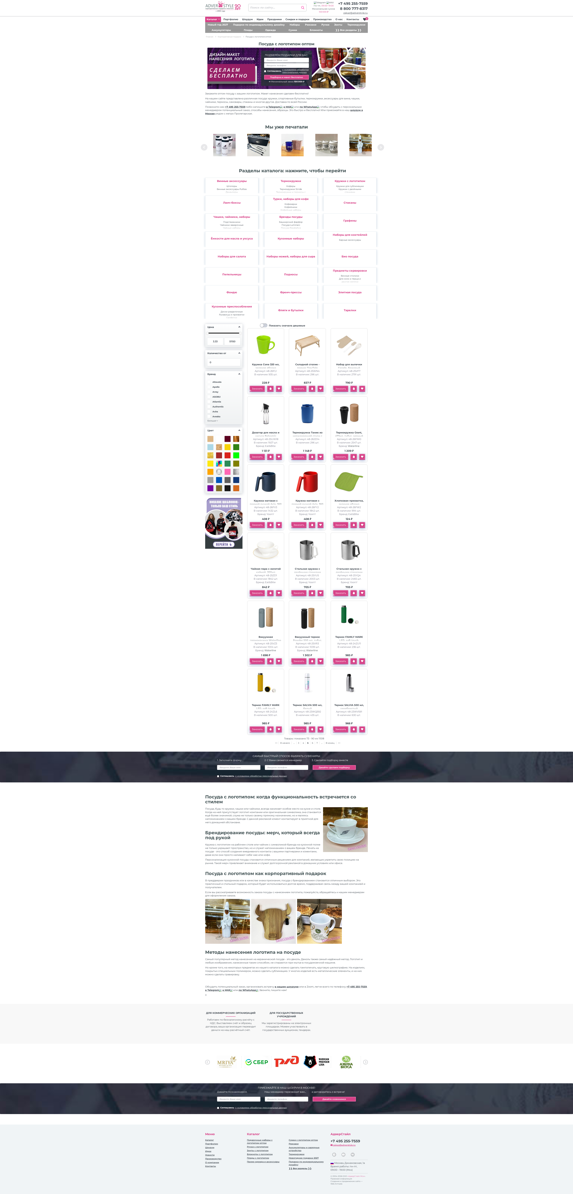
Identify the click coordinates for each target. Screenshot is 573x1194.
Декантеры (232, 192)
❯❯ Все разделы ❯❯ (348, 30)
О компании (212, 1162)
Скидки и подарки (297, 19)
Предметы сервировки (350, 270)
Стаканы (350, 202)
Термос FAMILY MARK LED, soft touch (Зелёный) (349, 640)
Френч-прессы (291, 292)
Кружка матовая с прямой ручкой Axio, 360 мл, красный (307, 504)
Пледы (248, 30)
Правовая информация (341, 1179)
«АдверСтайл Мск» (356, 1176)
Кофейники (290, 207)
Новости (210, 1155)
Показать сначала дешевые (287, 325)
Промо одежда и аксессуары (263, 1161)
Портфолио (230, 19)
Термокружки (356, 24)
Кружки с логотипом (350, 181)
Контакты (352, 19)
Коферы (290, 186)
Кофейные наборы (291, 210)
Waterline (353, 446)
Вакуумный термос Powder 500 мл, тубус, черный (307, 640)
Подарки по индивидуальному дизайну (259, 24)
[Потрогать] (270, 389)
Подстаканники (231, 222)
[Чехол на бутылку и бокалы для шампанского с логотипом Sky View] (361, 145)
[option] (224, 147)
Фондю (232, 292)
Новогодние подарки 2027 (304, 1158)
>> (339, 743)
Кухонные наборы (291, 238)
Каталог (212, 19)
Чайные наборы (232, 228)
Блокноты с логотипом (260, 1154)
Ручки (325, 24)
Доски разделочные (232, 311)
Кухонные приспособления (232, 306)
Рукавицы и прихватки (231, 314)
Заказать (257, 388)
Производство (322, 19)
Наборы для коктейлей (350, 234)
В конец (330, 743)
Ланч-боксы (232, 202)
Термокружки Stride (291, 189)
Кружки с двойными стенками (350, 190)
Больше (211, 420)
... (294, 743)
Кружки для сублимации (350, 186)
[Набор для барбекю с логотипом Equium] (258, 145)
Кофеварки (291, 204)
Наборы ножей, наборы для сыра (291, 256)
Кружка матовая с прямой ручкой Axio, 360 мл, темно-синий (266, 504)
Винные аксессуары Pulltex (232, 189)
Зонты (338, 24)
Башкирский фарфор (291, 222)
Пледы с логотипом (258, 1158)
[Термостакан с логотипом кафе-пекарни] (224, 145)
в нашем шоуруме (287, 986)
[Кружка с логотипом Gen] (292, 145)
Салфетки (231, 317)
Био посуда (350, 256)
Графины (349, 220)
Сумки (293, 30)
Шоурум (247, 19)
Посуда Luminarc (291, 225)
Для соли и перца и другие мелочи (350, 280)
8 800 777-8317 (354, 8)
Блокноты (316, 30)
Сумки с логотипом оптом (303, 1140)
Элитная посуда (350, 292)
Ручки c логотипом (257, 1146)
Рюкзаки (310, 24)
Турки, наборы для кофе (291, 199)
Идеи (260, 19)
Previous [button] (204, 147)
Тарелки (350, 310)
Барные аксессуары (350, 240)
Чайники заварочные (232, 225)
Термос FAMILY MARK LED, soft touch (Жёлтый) (265, 708)
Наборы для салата (232, 256)
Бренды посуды (290, 217)
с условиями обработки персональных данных (295, 71)
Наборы (295, 24)
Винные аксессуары (232, 181)
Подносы (291, 274)
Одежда (270, 30)
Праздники (274, 19)
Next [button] (381, 147)
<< (276, 743)
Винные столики (350, 275)
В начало (285, 743)
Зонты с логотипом (257, 1150)
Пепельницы (231, 274)
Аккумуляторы (221, 30)
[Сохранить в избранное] (279, 389)
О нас (339, 19)
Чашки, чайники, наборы (232, 217)
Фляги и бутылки (291, 310)
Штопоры (232, 186)
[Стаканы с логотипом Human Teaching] (326, 145)
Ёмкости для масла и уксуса (232, 238)
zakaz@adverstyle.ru (355, 13)
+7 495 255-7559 (353, 3)
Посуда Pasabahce (291, 228)
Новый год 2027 (218, 24)
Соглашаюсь (288, 71)
